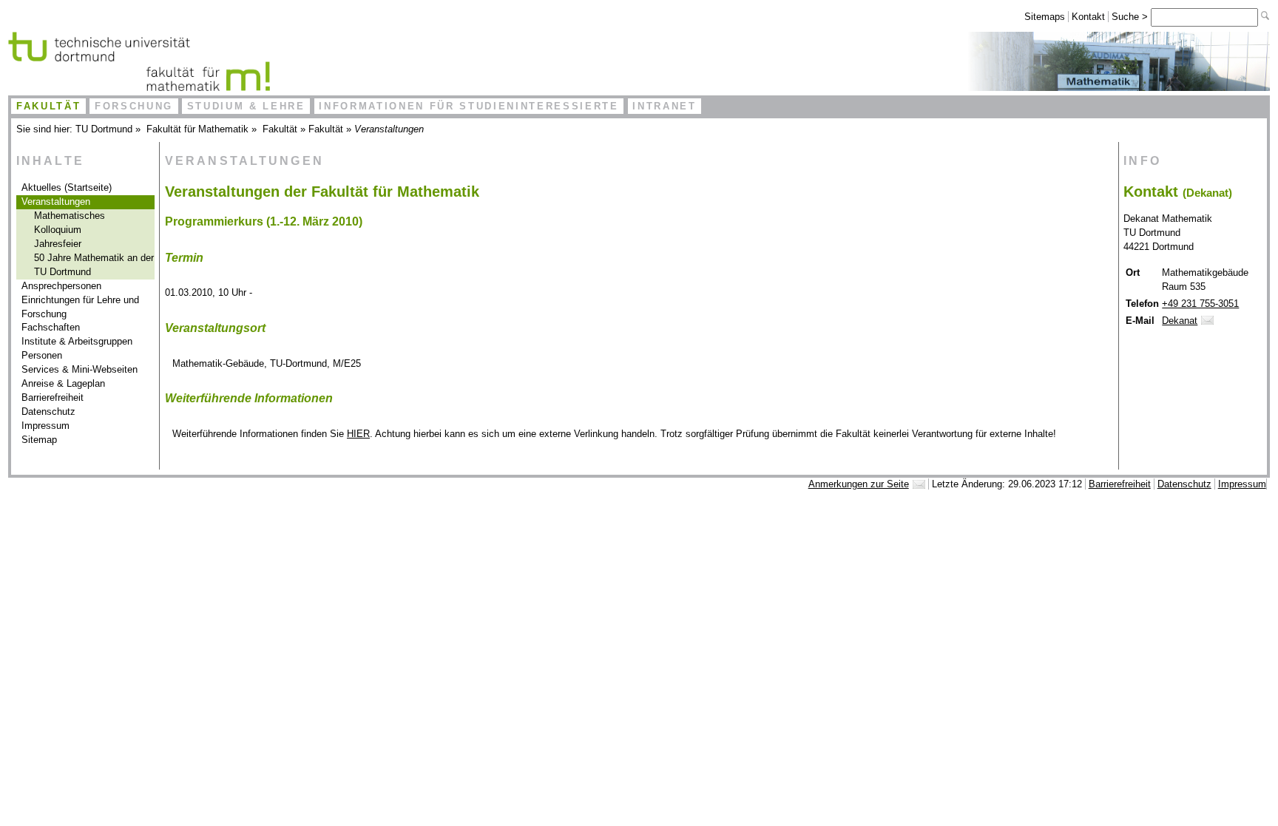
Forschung (134, 106)
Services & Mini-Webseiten (79, 369)
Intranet (664, 106)
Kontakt (1088, 16)
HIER (358, 433)
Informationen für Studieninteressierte (468, 106)
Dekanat (1179, 320)
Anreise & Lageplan (63, 383)
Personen (41, 355)
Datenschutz (48, 411)
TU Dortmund (103, 129)
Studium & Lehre (246, 106)
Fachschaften (50, 327)
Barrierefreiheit (52, 397)
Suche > (1131, 16)
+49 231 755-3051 (1200, 303)
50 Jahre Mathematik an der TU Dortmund (94, 264)
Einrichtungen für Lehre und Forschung (80, 306)
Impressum (45, 425)
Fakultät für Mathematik (197, 129)
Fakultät (48, 106)
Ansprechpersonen (61, 285)
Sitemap (39, 439)
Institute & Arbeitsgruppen (76, 341)
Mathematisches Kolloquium (69, 222)
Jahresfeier (57, 243)
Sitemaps (1044, 16)
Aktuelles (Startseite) (66, 187)
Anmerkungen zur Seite (858, 484)
